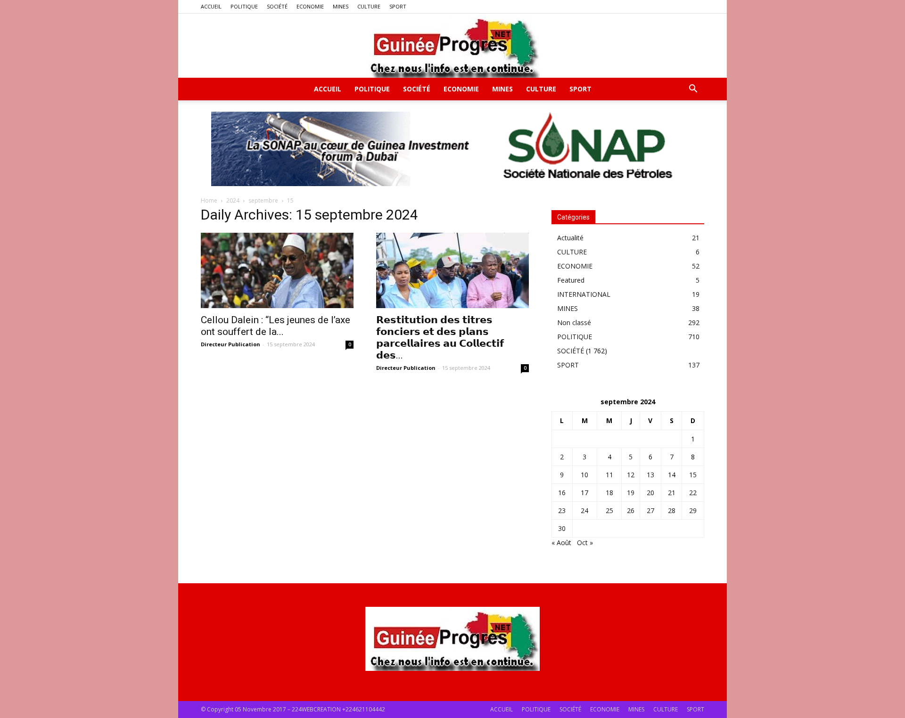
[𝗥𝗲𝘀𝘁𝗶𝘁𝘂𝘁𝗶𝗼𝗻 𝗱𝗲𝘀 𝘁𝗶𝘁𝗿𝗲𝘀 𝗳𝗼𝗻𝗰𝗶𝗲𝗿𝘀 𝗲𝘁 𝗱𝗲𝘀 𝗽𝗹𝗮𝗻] (452, 270)
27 (650, 510)
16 (562, 492)
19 (630, 492)
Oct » (585, 542)
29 (693, 510)
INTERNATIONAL (583, 294)
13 (650, 474)
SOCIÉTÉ (277, 6)
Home (209, 200)
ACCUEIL (211, 6)
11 (609, 474)
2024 (232, 200)
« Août (561, 542)
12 (630, 474)
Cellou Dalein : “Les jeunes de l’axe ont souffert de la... (275, 325)
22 (693, 492)
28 (671, 510)
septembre (263, 200)
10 (584, 474)
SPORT (397, 6)
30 (562, 528)
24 (584, 510)
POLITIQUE (244, 6)
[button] (693, 89)
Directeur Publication (230, 344)
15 (693, 474)
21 (671, 492)
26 (630, 510)
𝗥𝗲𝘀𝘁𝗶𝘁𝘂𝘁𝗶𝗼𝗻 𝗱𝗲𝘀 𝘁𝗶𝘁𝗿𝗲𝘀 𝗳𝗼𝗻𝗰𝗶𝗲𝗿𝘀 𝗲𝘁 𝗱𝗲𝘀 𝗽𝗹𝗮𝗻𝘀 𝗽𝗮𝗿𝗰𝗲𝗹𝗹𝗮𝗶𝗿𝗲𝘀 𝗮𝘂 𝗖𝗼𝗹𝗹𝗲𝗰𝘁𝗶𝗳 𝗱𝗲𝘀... (440, 337)
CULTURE (368, 6)
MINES (340, 6)
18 (609, 492)
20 (650, 492)
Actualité (570, 237)
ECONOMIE (310, 6)
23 (562, 510)
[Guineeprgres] (452, 46)
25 (609, 510)
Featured (570, 280)
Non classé (574, 322)
